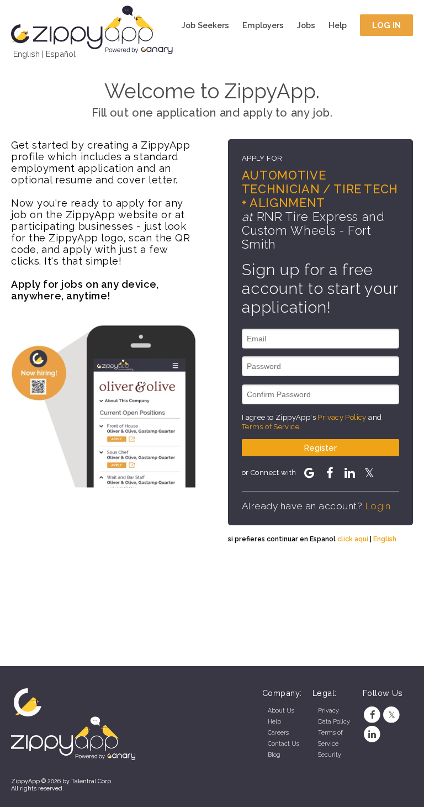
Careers (278, 732)
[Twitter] (391, 715)
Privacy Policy (341, 417)
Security (329, 754)
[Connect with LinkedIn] (349, 473)
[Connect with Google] (309, 473)
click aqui (352, 539)
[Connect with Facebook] (329, 473)
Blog (274, 754)
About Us (281, 710)
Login (378, 505)
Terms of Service (270, 427)
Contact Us (283, 743)
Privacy (328, 710)
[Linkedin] (372, 734)
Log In (386, 25)
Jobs (306, 25)
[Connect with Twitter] (369, 473)
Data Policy (334, 721)
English (26, 54)
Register (320, 447)
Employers (263, 25)
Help (337, 25)
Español (61, 54)
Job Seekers (205, 25)
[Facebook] (372, 715)
